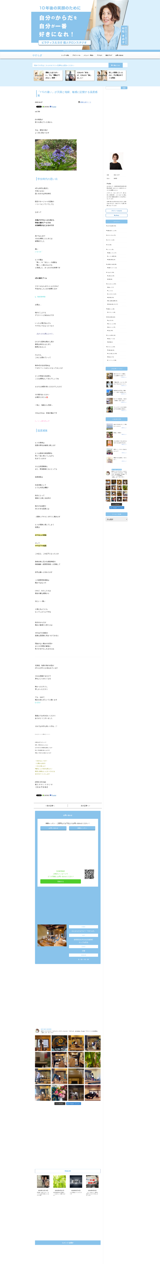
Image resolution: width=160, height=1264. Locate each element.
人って (109, 290)
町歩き (109, 357)
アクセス (99, 55)
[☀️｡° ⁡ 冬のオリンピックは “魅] (43, 1093)
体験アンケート (111, 267)
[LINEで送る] (45, 107)
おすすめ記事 (110, 225)
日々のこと (109, 346)
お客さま (110, 275)
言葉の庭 (110, 350)
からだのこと (110, 284)
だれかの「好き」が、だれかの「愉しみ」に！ (84, 75)
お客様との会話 (110, 264)
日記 (109, 330)
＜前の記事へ (50, 805)
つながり (109, 272)
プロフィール (76, 55)
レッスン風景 (111, 256)
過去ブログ (109, 55)
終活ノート (110, 338)
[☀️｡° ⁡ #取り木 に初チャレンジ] (92, 1060)
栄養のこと (109, 309)
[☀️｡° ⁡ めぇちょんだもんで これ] (59, 1043)
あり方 (109, 320)
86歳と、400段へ (118, 432)
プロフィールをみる (116, 210)
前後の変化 (110, 259)
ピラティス (109, 240)
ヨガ (108, 244)
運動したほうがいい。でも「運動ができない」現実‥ (53, 75)
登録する (60, 881)
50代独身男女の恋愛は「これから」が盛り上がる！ (59, 1194)
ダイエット (110, 312)
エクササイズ (111, 294)
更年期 (109, 297)
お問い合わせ (119, 55)
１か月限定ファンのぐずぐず (76, 1193)
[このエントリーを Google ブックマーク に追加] (50, 107)
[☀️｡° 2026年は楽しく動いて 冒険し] (92, 1093)
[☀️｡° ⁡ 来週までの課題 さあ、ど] (43, 1076)
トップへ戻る (65, 55)
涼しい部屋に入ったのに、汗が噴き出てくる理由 (116, 75)
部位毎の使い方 (111, 304)
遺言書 (109, 342)
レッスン (109, 249)
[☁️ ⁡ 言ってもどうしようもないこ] (59, 1093)
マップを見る (83, 942)
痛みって (110, 287)
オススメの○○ (110, 235)
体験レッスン (82, 828)
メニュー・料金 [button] (88, 55)
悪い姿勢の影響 (111, 300)
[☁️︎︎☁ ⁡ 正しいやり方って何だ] (76, 1043)
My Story (116, 215)
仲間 (109, 279)
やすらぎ (37, 55)
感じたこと (110, 327)
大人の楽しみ (111, 353)
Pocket (54, 107)
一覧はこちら (116, 65)
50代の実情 (109, 317)
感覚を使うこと (85, 102)
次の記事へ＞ (85, 805)
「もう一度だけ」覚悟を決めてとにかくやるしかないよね (92, 1194)
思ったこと (110, 323)
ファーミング (111, 360)
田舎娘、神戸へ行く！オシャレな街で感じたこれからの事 (43, 1194)
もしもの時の (110, 335)
